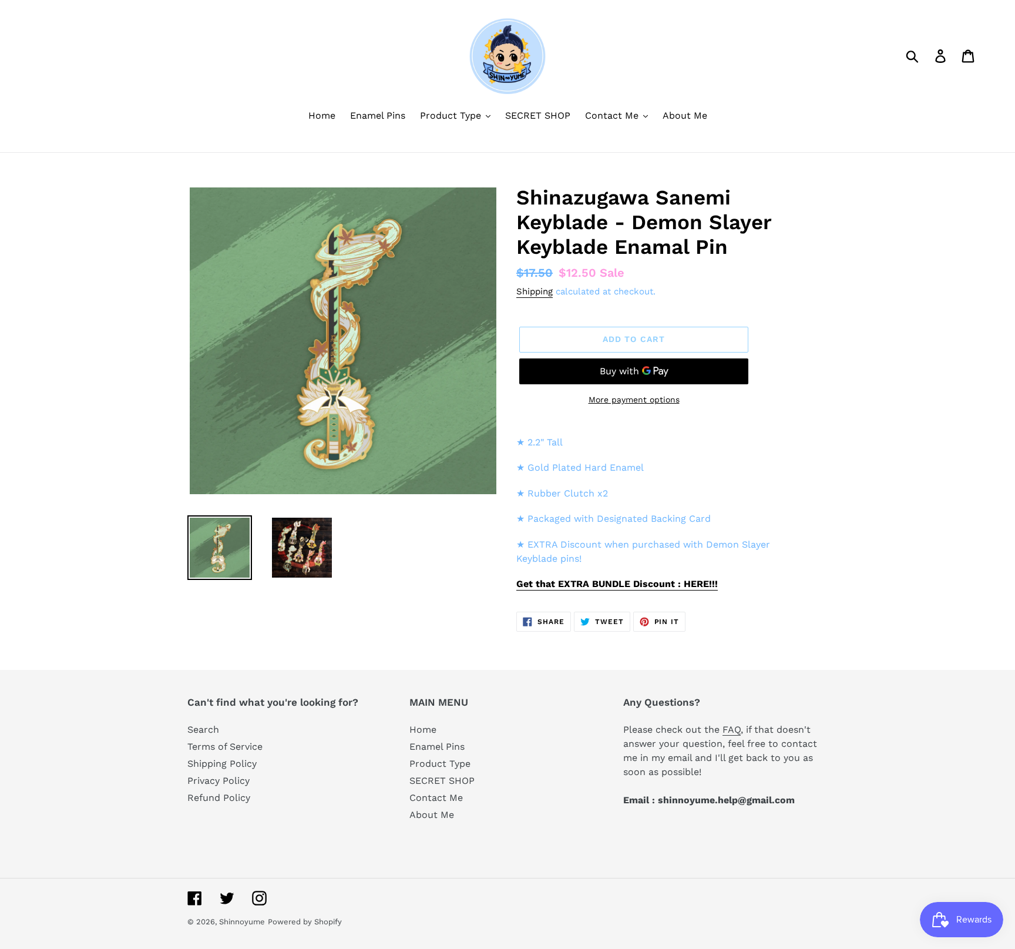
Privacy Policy (218, 780)
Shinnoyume (242, 921)
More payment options (634, 399)
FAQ (731, 729)
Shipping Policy (222, 763)
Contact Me (436, 797)
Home (422, 729)
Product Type (439, 763)
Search (203, 729)
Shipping (534, 291)
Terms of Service (225, 746)
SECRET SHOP (442, 780)
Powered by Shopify (305, 921)
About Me (431, 814)
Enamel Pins (437, 746)
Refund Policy (218, 797)
